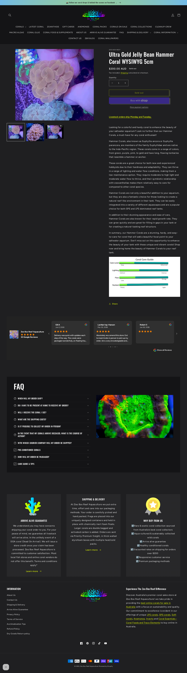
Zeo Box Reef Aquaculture (89, 666)
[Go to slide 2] (110, 346)
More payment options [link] (139, 107)
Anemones (139, 618)
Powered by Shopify (106, 666)
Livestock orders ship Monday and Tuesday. (130, 117)
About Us (11, 595)
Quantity (112, 78)
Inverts (149, 618)
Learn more (32, 571)
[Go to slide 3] (112, 346)
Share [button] (115, 304)
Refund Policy (13, 629)
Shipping (124, 73)
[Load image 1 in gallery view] (16, 132)
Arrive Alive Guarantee (17, 609)
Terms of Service (15, 619)
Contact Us (12, 600)
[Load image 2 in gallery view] (35, 132)
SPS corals (164, 614)
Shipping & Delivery (16, 605)
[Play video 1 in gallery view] (55, 132)
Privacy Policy (13, 614)
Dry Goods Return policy (18, 633)
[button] (10, 15)
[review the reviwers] (86, 325)
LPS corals (152, 614)
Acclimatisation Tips (16, 624)
